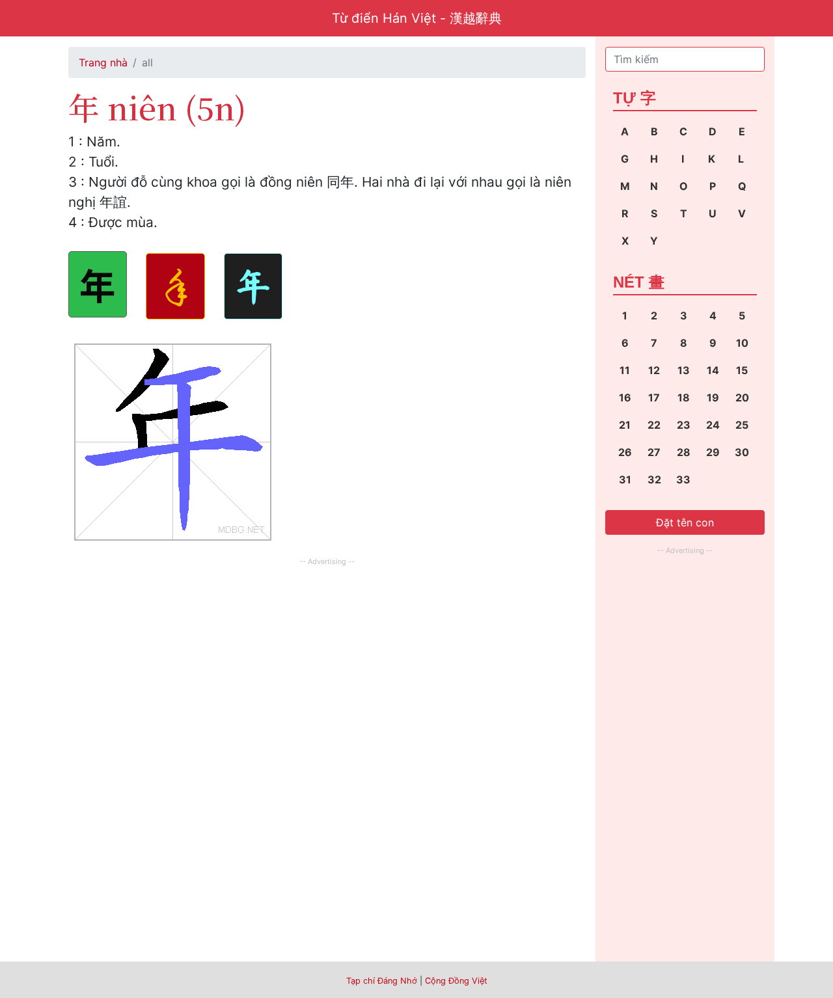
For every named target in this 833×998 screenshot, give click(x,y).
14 (713, 370)
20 (742, 397)
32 (654, 479)
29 (713, 452)
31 (625, 479)
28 (683, 452)
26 (625, 452)
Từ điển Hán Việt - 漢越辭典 (417, 18)
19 (713, 397)
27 (654, 452)
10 (742, 342)
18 (683, 397)
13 (683, 370)
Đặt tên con (685, 522)
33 (683, 479)
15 (742, 370)
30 (742, 452)
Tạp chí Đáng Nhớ (381, 981)
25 (741, 424)
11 (625, 370)
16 (625, 397)
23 (683, 424)
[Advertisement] (327, 660)
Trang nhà (103, 62)
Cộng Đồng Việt (456, 981)
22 (654, 424)
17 (654, 397)
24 (713, 424)
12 (654, 370)
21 (625, 424)
